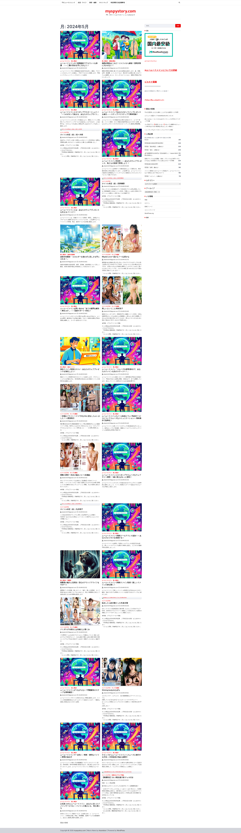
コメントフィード (150, 210)
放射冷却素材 (71, 254)
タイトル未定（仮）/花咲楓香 (113, 183)
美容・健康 (92, 2)
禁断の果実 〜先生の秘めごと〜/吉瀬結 (75, 475)
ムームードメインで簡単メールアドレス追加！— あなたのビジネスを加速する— (121, 537)
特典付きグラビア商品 (118, 775)
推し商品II (74, 61)
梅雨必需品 (112, 61)
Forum (146, 139)
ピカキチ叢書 (151, 82)
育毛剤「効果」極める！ (152, 167)
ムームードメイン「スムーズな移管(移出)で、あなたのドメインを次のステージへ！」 (121, 370)
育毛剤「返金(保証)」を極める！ (154, 146)
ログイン (147, 203)
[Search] (179, 2)
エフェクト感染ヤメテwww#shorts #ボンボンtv (159, 115)
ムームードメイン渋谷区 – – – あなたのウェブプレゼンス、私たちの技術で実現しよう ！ (122, 162)
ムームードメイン (65, 61)
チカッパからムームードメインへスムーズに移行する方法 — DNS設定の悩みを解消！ (121, 756)
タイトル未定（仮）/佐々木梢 (71, 135)
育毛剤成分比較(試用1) (151, 164)
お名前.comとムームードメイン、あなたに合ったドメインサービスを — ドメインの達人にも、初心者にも (80, 806)
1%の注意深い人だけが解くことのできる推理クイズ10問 (161, 112)
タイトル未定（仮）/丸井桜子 (71, 509)
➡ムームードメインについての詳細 (161, 70)
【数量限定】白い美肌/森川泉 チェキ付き (117, 777)
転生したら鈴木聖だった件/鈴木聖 (115, 603)
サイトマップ (103, 2)
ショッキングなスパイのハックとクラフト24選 (159, 129)
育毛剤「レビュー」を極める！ (154, 176)
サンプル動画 (115, 254)
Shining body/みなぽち (111, 690)
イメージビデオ (64, 132)
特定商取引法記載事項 (118, 2)
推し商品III (105, 61)
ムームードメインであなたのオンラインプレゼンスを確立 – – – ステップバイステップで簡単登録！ (121, 113)
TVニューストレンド (68, 2)
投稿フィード (149, 206)
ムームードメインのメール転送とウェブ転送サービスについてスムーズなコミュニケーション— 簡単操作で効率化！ (121, 418)
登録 (146, 199)
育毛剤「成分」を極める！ (152, 150)
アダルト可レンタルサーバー (154, 100)
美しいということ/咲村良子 (112, 308)
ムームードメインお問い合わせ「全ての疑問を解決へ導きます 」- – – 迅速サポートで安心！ (79, 309)
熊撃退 (69, 580)
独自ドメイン (71, 367)
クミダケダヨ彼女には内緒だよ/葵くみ (75, 629)
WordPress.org (149, 213)
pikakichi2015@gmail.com (69, 68)
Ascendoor (102, 830)
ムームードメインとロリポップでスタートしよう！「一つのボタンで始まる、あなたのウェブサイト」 (79, 113)
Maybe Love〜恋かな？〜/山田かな (115, 257)
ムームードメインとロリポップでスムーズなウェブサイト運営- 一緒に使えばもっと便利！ (121, 476)
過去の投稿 (64, 823)
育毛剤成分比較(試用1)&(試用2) (154, 143)
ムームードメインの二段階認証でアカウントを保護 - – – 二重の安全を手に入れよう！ (79, 64)
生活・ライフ (82, 2)
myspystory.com (120, 11)
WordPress (121, 830)
